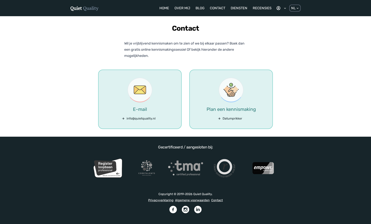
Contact (217, 200)
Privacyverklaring (161, 200)
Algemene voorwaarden (192, 200)
